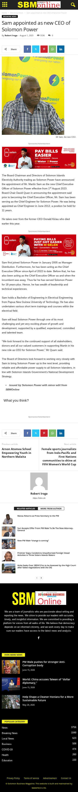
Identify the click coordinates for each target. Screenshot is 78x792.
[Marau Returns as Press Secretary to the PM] (8, 519)
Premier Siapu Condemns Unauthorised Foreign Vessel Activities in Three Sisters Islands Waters (43, 554)
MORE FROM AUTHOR (50, 508)
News (5, 727)
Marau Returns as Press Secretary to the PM (38, 515)
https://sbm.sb (39, 498)
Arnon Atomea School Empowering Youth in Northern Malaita (16, 452)
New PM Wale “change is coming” (33, 540)
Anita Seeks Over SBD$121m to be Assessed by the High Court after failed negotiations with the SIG (46, 566)
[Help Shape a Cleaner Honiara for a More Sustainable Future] (11, 702)
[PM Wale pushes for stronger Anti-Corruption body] (11, 667)
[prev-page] (37, 578)
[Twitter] (35, 49)
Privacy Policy (13, 778)
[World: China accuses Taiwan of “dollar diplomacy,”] (11, 684)
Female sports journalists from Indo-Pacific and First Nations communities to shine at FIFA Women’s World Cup (59, 456)
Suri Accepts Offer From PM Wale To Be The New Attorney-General (45, 529)
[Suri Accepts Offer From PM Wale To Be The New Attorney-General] (8, 531)
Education (7, 760)
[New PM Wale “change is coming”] (8, 544)
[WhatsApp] (52, 49)
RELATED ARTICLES (26, 508)
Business (7, 744)
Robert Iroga (11, 35)
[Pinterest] (44, 49)
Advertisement (50, 778)
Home (4, 12)
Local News (8, 738)
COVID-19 (7, 749)
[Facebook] (27, 49)
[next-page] (41, 578)
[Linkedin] (60, 49)
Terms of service (31, 778)
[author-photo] (39, 481)
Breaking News (16, 12)
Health (5, 755)
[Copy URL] (69, 49)
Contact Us (66, 778)
